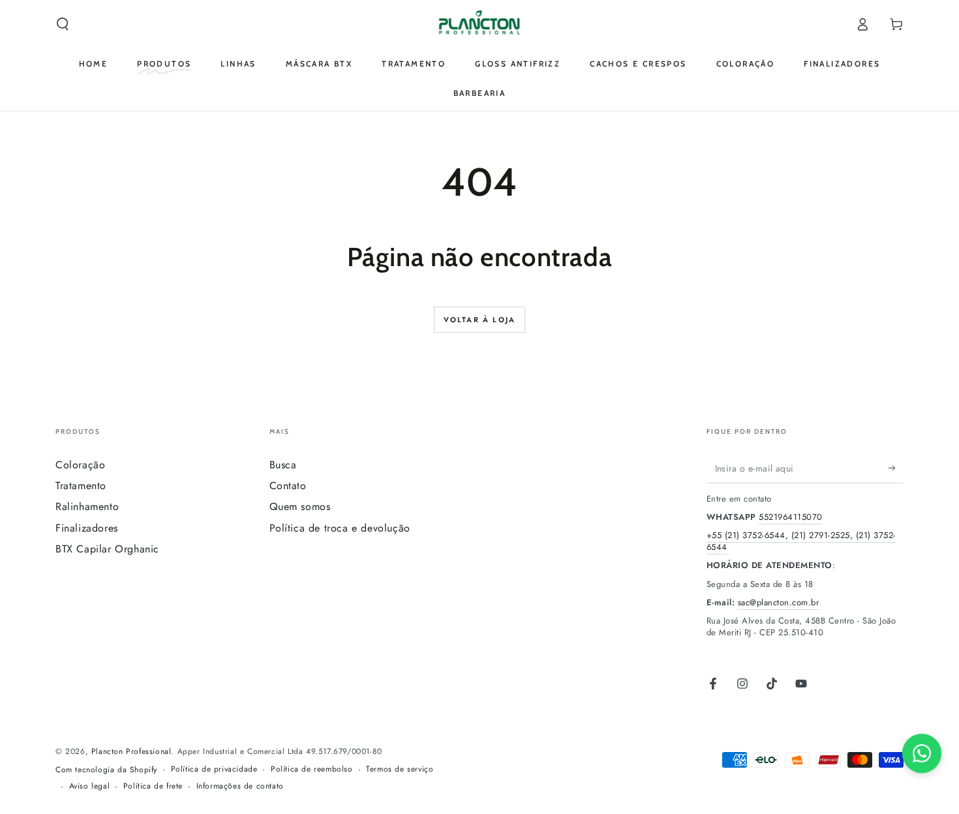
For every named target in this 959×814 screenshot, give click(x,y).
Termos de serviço (399, 769)
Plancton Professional (131, 751)
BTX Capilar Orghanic (107, 548)
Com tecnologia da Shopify (106, 770)
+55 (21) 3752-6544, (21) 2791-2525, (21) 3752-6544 (801, 541)
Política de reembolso (312, 769)
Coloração (80, 464)
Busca (283, 464)
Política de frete (153, 786)
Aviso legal (89, 786)
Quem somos (300, 506)
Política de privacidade (214, 769)
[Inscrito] (896, 468)
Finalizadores (86, 527)
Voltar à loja (480, 319)
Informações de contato (240, 786)
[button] (63, 24)
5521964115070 (791, 517)
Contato (288, 485)
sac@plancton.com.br (778, 602)
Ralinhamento (87, 506)
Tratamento (80, 485)
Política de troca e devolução (339, 527)
